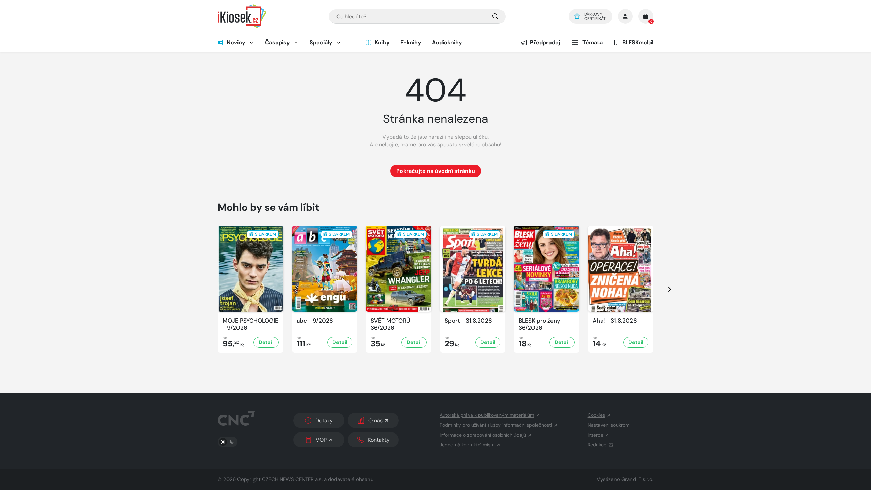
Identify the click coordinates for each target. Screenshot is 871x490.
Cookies (596, 415)
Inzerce (595, 435)
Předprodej (545, 42)
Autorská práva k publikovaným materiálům (487, 415)
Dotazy (324, 420)
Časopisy (277, 42)
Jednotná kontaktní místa (467, 445)
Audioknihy (447, 42)
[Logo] (242, 16)
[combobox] (417, 16)
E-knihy (410, 42)
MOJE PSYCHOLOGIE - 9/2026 (250, 324)
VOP (321, 439)
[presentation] (663, 289)
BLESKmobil (637, 42)
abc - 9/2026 (315, 320)
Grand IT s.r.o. (637, 479)
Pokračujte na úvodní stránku (435, 171)
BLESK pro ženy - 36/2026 (542, 324)
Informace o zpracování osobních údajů (483, 435)
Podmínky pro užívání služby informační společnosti (496, 425)
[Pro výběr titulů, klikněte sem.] (495, 16)
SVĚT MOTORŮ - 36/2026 (392, 324)
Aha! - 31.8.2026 (615, 320)
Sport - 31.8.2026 (468, 320)
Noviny (236, 42)
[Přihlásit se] (625, 16)
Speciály (321, 42)
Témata (592, 42)
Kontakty (379, 439)
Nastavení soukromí (609, 425)
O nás (375, 420)
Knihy (382, 42)
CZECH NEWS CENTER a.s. (292, 479)
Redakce (597, 445)
